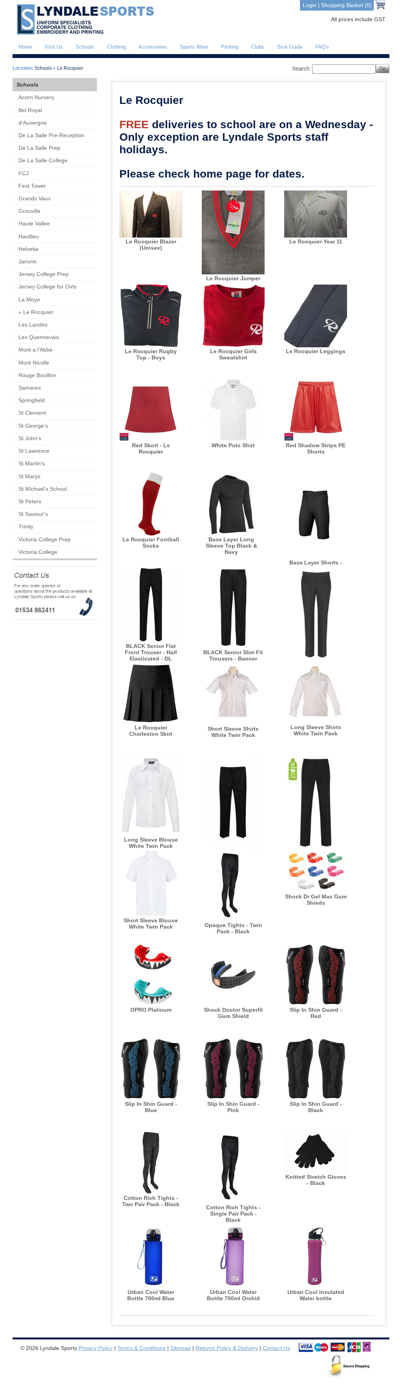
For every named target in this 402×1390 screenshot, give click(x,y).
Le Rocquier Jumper (233, 278)
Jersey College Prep (43, 274)
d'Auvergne (32, 123)
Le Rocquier (70, 68)
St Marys (29, 476)
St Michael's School (42, 489)
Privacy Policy (96, 1348)
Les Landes (33, 324)
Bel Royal (30, 110)
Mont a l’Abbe (35, 350)
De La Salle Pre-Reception (51, 135)
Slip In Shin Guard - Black (316, 1107)
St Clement (32, 413)
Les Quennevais (38, 337)
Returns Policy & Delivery (227, 1348)
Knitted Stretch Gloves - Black (315, 1180)
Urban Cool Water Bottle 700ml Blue (150, 1295)
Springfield (31, 400)
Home (25, 47)
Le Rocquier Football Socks (150, 542)
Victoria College (37, 552)
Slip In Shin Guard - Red (316, 1013)
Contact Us (276, 1348)
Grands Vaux (34, 198)
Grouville (29, 211)
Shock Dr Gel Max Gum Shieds (316, 899)
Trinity (25, 526)
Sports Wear (194, 47)
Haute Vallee (34, 223)
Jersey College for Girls (47, 286)
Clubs (257, 47)
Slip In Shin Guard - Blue (151, 1107)
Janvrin (27, 261)
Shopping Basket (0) (346, 5)
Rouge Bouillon (37, 375)
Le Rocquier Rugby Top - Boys (151, 354)
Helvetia (28, 249)
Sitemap (180, 1348)
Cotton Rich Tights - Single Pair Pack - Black (233, 1213)
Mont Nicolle (33, 362)
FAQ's (322, 47)
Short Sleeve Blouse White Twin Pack (151, 923)
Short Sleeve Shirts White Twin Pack (233, 732)
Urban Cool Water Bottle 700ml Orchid (233, 1295)
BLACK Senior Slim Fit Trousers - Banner (233, 655)
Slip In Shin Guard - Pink (233, 1107)
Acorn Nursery (36, 97)
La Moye (29, 299)
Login (309, 5)
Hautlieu (28, 236)
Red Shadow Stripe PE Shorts (315, 448)
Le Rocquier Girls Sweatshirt (233, 354)
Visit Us (54, 47)
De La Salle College (43, 160)
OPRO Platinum (151, 1010)
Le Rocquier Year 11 (315, 241)
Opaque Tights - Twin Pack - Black (233, 928)
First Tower (32, 186)
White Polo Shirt (233, 445)
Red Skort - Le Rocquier (151, 448)
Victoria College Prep (44, 539)
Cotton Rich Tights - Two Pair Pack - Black (150, 1201)
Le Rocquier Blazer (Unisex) (151, 244)
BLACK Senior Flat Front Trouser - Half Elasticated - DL (151, 652)
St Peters (29, 501)
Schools (85, 47)
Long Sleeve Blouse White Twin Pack (151, 843)
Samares (29, 388)
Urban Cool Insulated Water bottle (315, 1295)
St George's (33, 426)
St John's (29, 438)
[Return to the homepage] (84, 33)
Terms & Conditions (141, 1348)
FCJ (23, 173)
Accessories (153, 47)
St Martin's (31, 463)
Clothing (116, 47)
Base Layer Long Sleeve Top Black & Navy (231, 545)
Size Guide (289, 47)
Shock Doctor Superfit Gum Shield (233, 1013)
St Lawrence (33, 451)
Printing (229, 47)
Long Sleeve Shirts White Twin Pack (316, 730)
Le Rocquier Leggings (315, 351)
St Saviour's (33, 514)
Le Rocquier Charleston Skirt (150, 730)
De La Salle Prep (39, 148)
